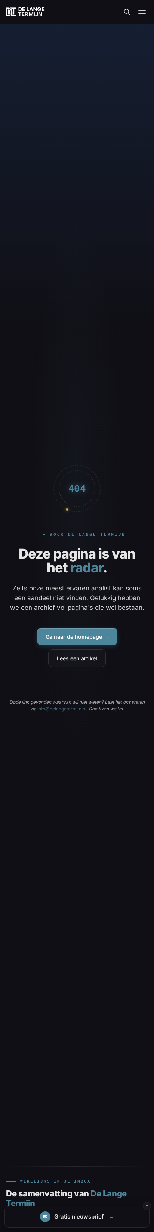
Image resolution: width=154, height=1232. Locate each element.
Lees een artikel (77, 658)
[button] (77, 1217)
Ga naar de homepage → (77, 636)
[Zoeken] (127, 12)
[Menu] (142, 12)
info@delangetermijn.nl (61, 709)
